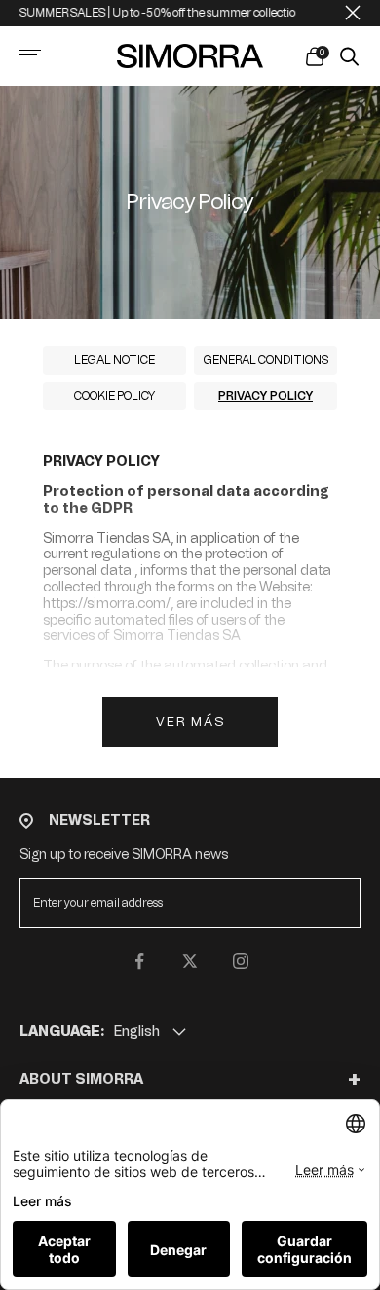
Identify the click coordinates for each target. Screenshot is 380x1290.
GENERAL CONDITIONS (266, 360)
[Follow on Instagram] (240, 961)
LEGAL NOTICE (114, 360)
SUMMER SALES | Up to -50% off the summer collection (149, 12)
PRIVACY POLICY (265, 396)
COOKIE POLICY (114, 396)
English (137, 1031)
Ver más (190, 721)
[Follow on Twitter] (190, 961)
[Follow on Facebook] (139, 961)
